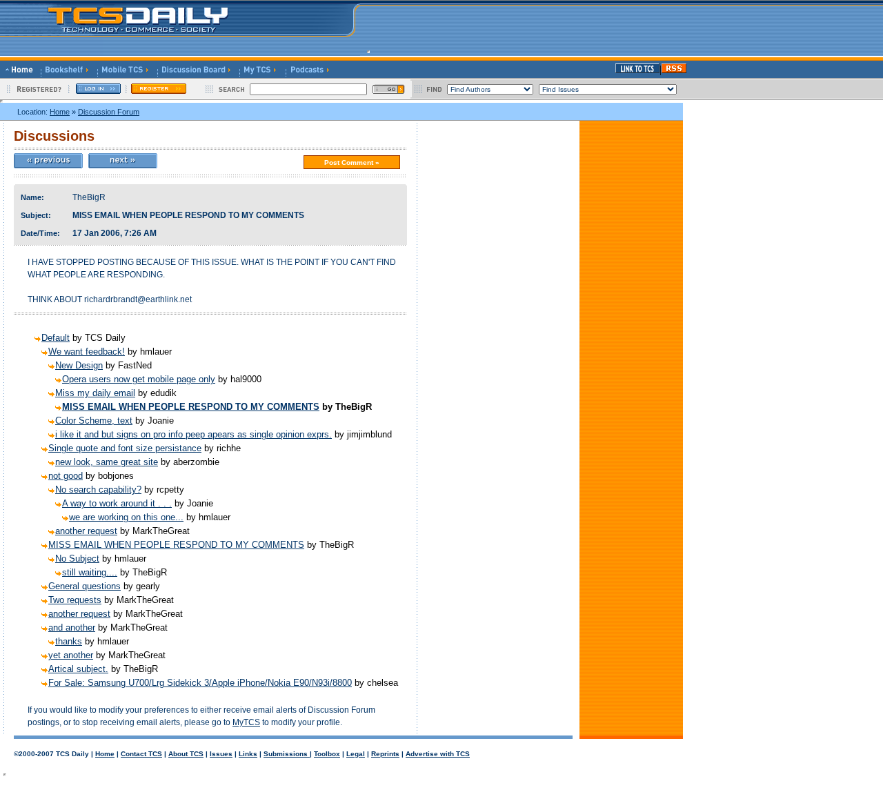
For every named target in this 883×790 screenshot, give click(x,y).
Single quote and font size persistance (124, 448)
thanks (68, 641)
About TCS (186, 754)
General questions (84, 586)
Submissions (287, 754)
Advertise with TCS (438, 754)
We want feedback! (86, 351)
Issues (221, 754)
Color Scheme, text (93, 420)
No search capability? (98, 489)
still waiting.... (89, 572)
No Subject (77, 558)
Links (248, 754)
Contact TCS (141, 754)
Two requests (74, 600)
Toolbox (327, 754)
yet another (70, 655)
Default (55, 338)
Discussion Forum (108, 112)
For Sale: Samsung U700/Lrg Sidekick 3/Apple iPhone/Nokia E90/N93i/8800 (200, 683)
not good (65, 476)
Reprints (385, 754)
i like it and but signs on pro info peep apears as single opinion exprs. (193, 434)
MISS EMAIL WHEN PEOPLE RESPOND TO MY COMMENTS (190, 407)
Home (60, 112)
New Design (79, 365)
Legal (355, 754)
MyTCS (246, 722)
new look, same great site (106, 462)
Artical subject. (78, 669)
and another (71, 627)
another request (86, 531)
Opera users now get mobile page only (138, 379)
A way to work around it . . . (117, 503)
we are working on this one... (126, 517)
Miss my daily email (95, 393)
